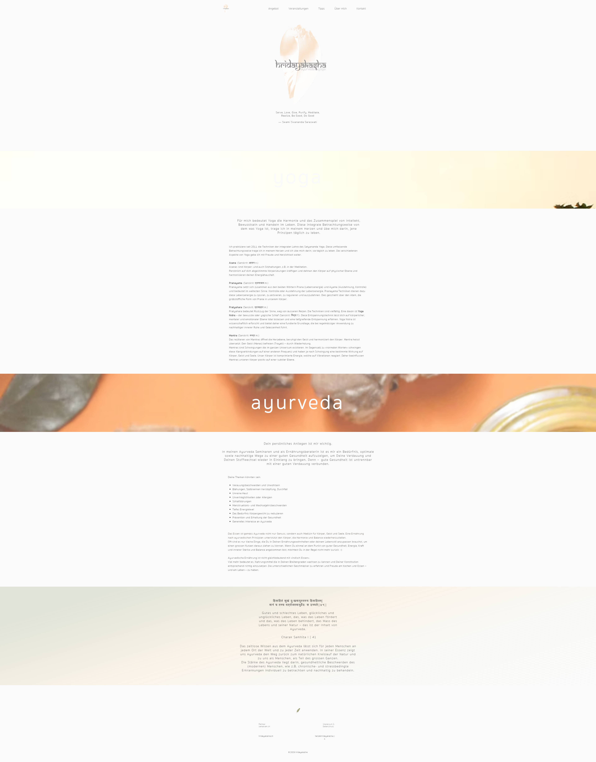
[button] (277, 8)
